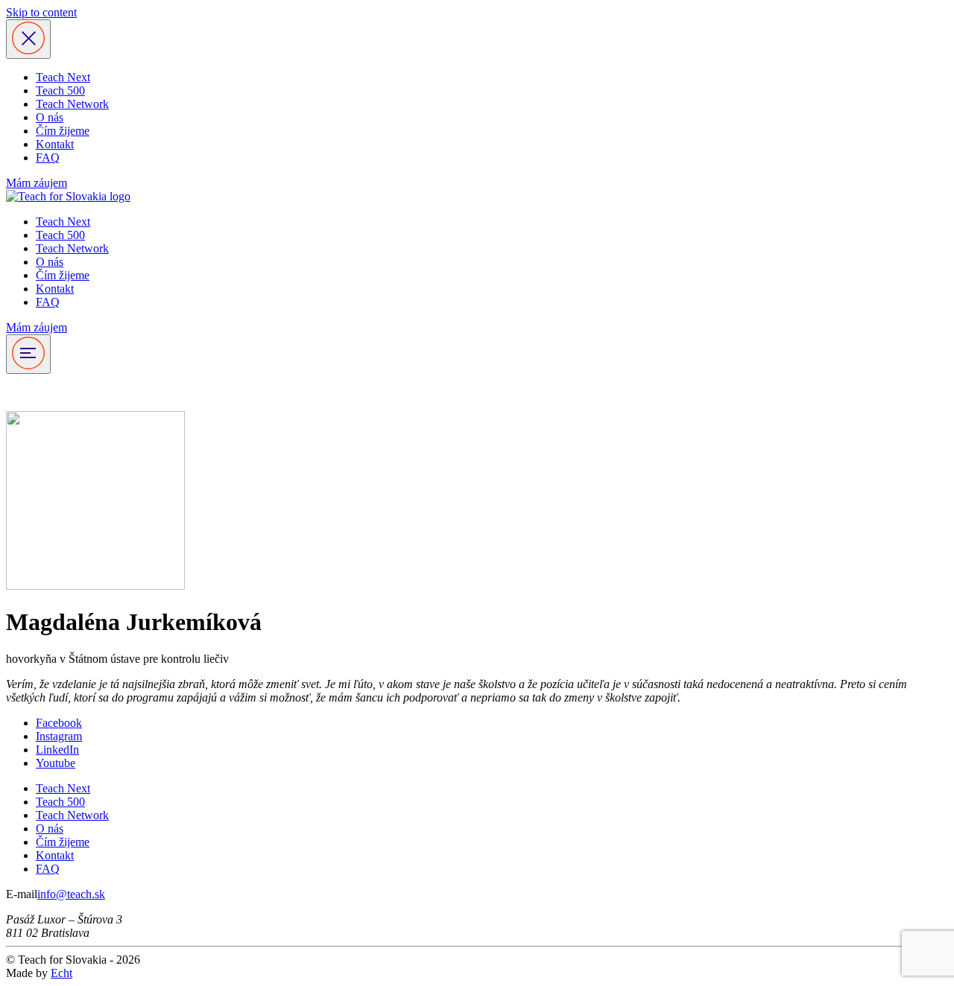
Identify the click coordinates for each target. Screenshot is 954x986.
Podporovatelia (41, 392)
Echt (61, 973)
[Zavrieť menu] (28, 39)
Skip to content (41, 12)
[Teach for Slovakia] (68, 196)
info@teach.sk (71, 894)
